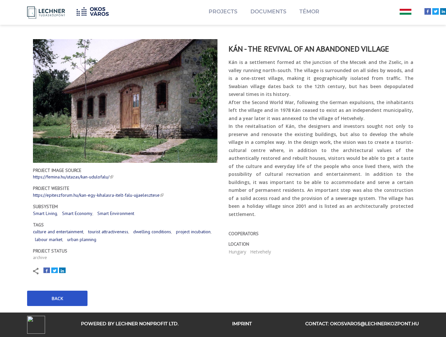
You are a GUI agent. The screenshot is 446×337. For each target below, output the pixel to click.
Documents (268, 11)
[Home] (95, 10)
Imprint (242, 324)
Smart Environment (115, 213)
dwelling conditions (152, 232)
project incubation (193, 232)
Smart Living (45, 213)
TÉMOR (309, 11)
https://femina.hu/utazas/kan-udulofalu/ (71, 177)
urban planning (81, 239)
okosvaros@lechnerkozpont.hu (374, 324)
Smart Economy (77, 213)
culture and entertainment (58, 232)
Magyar (405, 12)
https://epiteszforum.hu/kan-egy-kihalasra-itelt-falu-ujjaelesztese (96, 195)
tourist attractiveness (108, 232)
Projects (223, 11)
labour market (48, 239)
